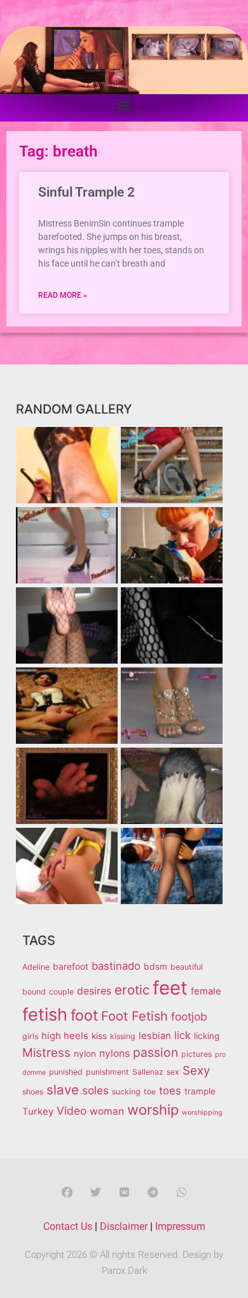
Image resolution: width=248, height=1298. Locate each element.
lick (182, 1035)
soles (95, 1090)
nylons (114, 1053)
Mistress (46, 1052)
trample (200, 1091)
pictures (196, 1054)
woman (107, 1111)
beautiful (186, 967)
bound (34, 991)
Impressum (180, 1226)
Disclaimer (124, 1226)
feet (170, 988)
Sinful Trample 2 (86, 192)
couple (61, 991)
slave (62, 1090)
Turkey (37, 1111)
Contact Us (67, 1226)
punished (66, 1072)
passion (155, 1052)
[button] (124, 104)
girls (30, 1036)
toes (170, 1090)
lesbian (155, 1036)
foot (84, 1015)
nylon (85, 1054)
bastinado (116, 966)
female (206, 991)
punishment (107, 1072)
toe (150, 1091)
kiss (99, 1036)
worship (153, 1109)
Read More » (62, 295)
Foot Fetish (134, 1016)
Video (71, 1110)
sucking (126, 1091)
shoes (32, 1091)
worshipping (202, 1112)
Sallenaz (147, 1072)
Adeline (36, 967)
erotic (131, 990)
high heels (64, 1036)
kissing (122, 1036)
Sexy (196, 1070)
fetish (44, 1014)
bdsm (155, 966)
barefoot (70, 966)
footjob (189, 1016)
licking (206, 1036)
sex (173, 1072)
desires (94, 991)
